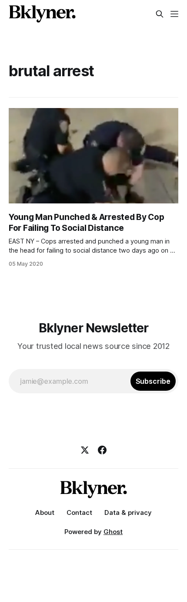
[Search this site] (160, 14)
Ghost (113, 532)
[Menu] (174, 14)
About (44, 512)
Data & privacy (128, 512)
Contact (79, 512)
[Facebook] (102, 450)
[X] (84, 450)
